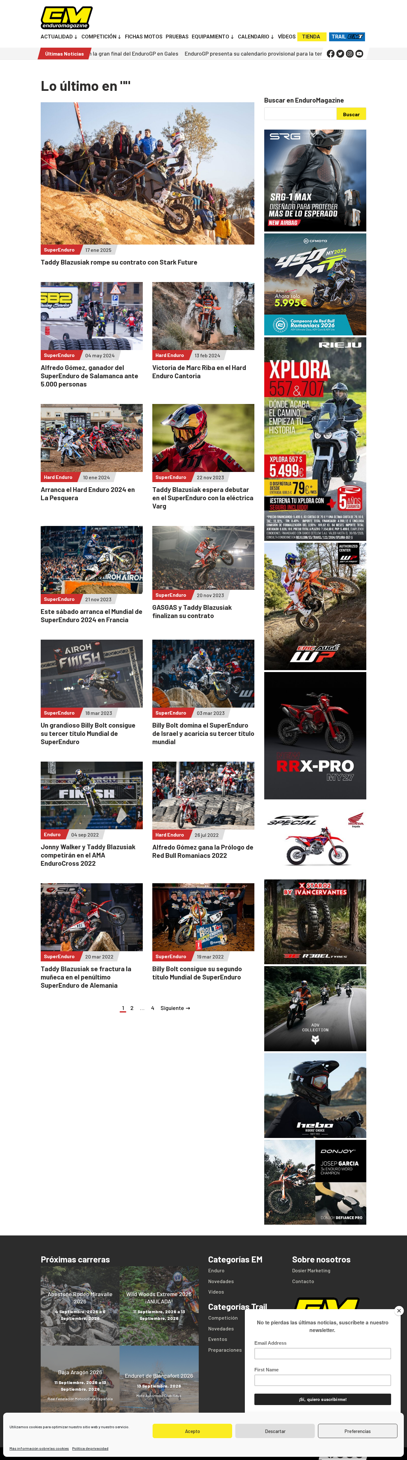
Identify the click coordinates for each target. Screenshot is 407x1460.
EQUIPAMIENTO (210, 37)
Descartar (275, 1431)
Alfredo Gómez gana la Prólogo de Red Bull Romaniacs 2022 (202, 851)
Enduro (52, 834)
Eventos (217, 1339)
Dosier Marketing (311, 1270)
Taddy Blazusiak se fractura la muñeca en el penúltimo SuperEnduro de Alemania (86, 977)
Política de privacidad (90, 1448)
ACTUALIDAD (57, 37)
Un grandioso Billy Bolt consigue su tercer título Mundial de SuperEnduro (88, 733)
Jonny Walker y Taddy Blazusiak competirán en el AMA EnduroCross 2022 (88, 855)
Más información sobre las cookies (39, 1448)
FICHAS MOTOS (143, 37)
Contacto (303, 1281)
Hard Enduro (169, 355)
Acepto (192, 1431)
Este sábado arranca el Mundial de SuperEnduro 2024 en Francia (91, 615)
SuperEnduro (59, 249)
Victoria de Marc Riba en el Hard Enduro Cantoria (199, 371)
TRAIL (339, 37)
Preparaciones (225, 1350)
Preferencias (358, 1431)
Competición (223, 1318)
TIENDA (311, 37)
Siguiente (172, 1007)
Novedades (221, 1281)
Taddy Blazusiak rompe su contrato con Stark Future (119, 262)
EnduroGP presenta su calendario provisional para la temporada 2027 (202, 53)
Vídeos (216, 1291)
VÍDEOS (287, 37)
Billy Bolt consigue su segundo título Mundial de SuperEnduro (197, 973)
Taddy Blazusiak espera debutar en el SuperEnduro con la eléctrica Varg (202, 497)
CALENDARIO (253, 37)
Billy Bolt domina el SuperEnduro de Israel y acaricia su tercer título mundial (203, 733)
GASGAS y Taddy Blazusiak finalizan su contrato (192, 611)
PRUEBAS (177, 37)
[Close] (399, 1310)
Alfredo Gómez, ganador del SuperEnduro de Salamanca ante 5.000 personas (89, 375)
